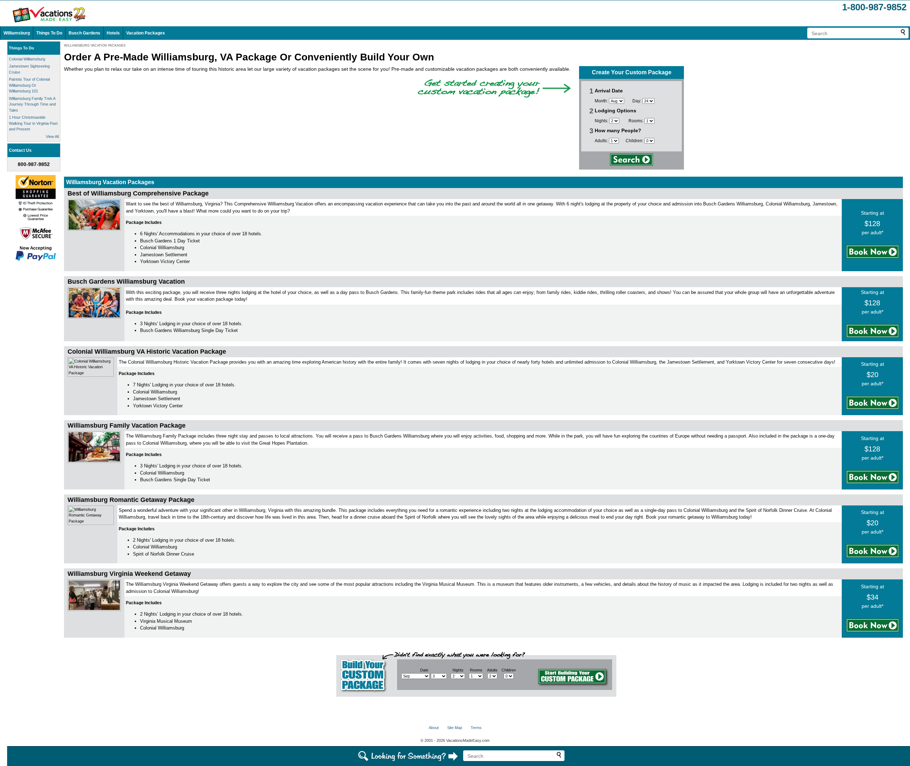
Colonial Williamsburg (27, 59)
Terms (476, 727)
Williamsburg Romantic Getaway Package (131, 499)
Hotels (113, 33)
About (434, 727)
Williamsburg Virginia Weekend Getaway (129, 573)
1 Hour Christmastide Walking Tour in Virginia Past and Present (33, 123)
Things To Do (49, 33)
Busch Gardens (84, 33)
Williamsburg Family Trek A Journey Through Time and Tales (32, 104)
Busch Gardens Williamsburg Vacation (126, 281)
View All (52, 136)
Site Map (454, 727)
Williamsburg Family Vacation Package (127, 425)
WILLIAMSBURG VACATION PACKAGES (94, 45)
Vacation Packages (145, 33)
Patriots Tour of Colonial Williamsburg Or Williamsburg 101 (29, 85)
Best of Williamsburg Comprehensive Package (138, 193)
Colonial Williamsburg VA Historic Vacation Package (147, 351)
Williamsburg (17, 33)
